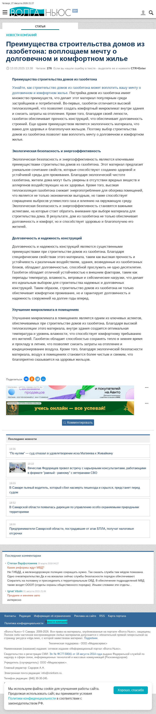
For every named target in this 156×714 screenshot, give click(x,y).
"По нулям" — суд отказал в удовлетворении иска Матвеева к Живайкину (61, 453)
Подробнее (91, 638)
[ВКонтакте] (26, 379)
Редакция (25, 615)
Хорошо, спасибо (131, 690)
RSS (102, 615)
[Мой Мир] (43, 379)
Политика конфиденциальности (23, 623)
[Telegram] (37, 379)
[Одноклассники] (31, 379)
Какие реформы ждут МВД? (25, 567)
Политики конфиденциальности (32, 698)
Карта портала (117, 615)
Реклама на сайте (85, 615)
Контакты (10, 615)
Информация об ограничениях (52, 615)
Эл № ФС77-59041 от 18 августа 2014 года (75, 653)
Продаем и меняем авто (23, 595)
